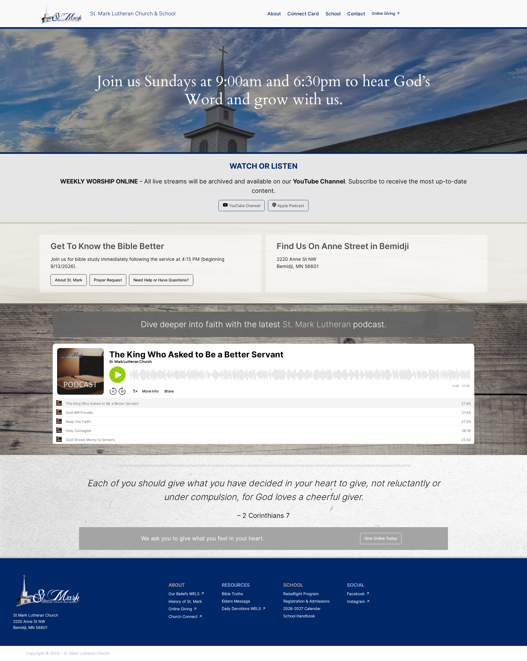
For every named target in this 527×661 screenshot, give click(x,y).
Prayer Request (108, 280)
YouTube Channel (319, 181)
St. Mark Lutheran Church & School (132, 13)
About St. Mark (68, 280)
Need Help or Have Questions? (161, 280)
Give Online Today (381, 538)
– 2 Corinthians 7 (263, 515)
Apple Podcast (290, 205)
